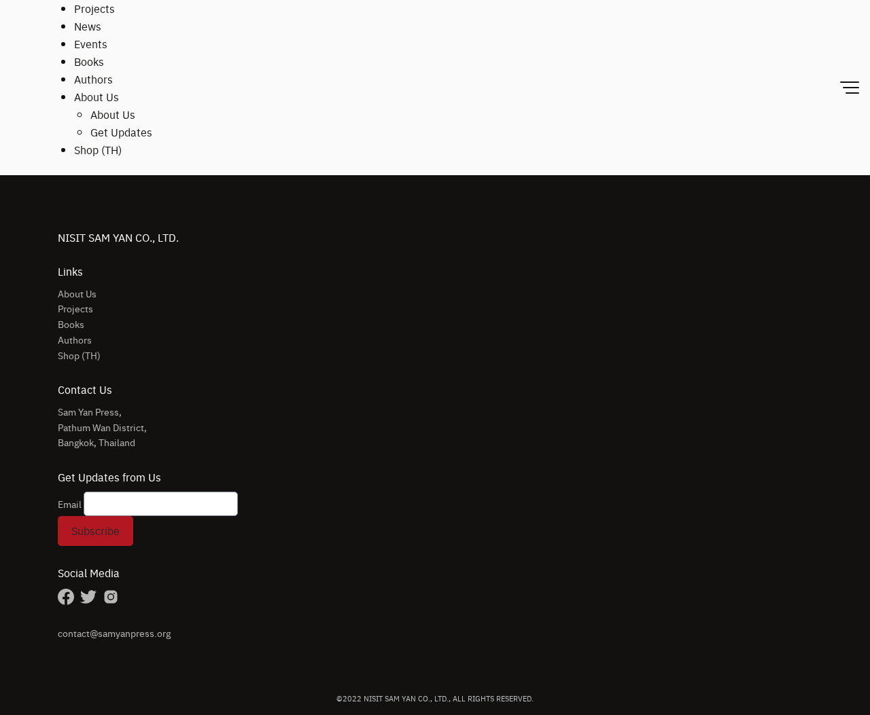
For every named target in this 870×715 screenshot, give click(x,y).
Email (70, 504)
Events (90, 44)
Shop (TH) (98, 150)
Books (89, 61)
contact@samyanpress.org (114, 633)
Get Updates (121, 132)
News (87, 26)
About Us (96, 97)
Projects (94, 8)
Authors (93, 79)
